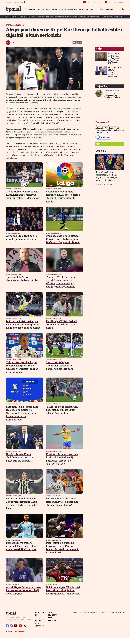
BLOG (100, 9)
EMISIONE (108, 9)
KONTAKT (78, 612)
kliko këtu (111, 130)
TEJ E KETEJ (91, 9)
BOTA (64, 9)
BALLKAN (56, 9)
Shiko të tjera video (103, 184)
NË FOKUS (46, 9)
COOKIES (102, 612)
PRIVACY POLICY (90, 612)
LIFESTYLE (72, 9)
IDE (38, 9)
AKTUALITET (29, 9)
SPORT (81, 9)
